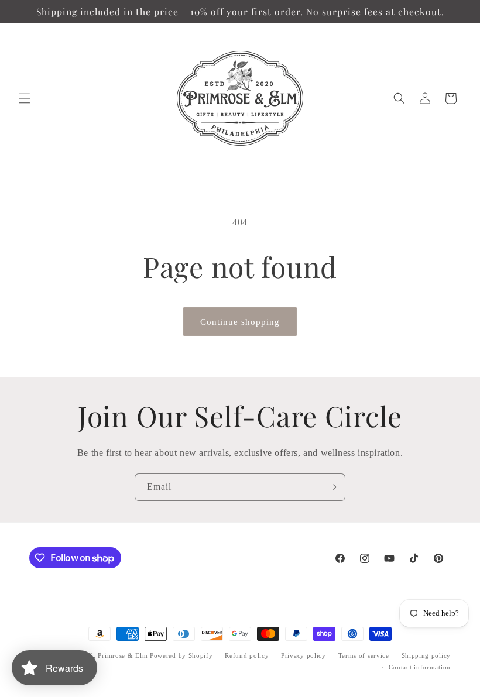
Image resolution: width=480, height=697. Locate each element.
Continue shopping (240, 322)
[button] (24, 98)
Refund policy (247, 655)
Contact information (420, 667)
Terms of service (363, 655)
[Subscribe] (332, 487)
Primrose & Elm (123, 655)
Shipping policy (426, 655)
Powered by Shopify (181, 655)
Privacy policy (303, 655)
